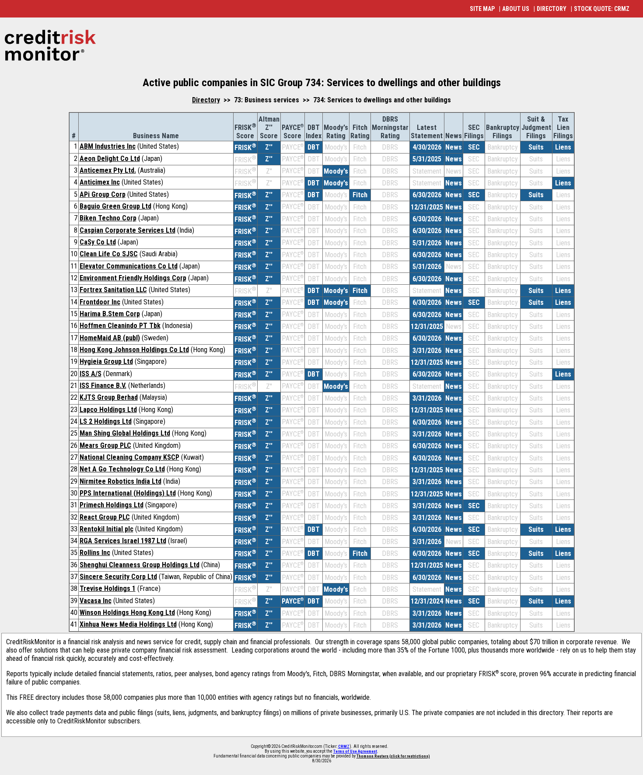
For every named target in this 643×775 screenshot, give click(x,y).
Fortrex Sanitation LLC (113, 290)
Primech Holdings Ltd (111, 505)
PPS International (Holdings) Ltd (128, 493)
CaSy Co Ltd (98, 242)
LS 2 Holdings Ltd (106, 421)
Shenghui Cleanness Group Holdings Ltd (139, 565)
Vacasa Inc (96, 601)
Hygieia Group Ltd (106, 361)
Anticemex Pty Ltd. (108, 170)
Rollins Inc (95, 552)
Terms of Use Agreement (355, 751)
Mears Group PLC (105, 445)
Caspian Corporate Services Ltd (127, 230)
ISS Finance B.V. (103, 385)
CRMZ (343, 746)
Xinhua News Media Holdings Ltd (128, 624)
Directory (206, 100)
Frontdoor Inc (100, 302)
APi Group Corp (103, 194)
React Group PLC (105, 517)
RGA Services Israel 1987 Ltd (123, 541)
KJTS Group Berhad (109, 397)
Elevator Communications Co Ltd (129, 266)
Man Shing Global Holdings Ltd (125, 433)
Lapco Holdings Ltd (108, 409)
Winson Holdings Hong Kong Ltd (127, 612)
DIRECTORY (551, 8)
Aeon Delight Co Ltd (110, 158)
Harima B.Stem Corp (110, 314)
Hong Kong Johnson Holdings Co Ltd (134, 350)
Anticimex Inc (100, 182)
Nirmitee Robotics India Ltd (120, 481)
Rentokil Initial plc (106, 529)
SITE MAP (482, 8)
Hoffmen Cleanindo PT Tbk (120, 325)
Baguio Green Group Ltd (115, 206)
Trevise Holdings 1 (108, 588)
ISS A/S (90, 374)
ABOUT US (515, 8)
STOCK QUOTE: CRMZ (601, 8)
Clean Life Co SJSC (109, 254)
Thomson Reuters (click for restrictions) (393, 756)
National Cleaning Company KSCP (129, 457)
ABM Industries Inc (108, 146)
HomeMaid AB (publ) (110, 338)
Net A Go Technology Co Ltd (122, 469)
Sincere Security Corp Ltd (118, 577)
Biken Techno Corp (108, 218)
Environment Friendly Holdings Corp (133, 278)
